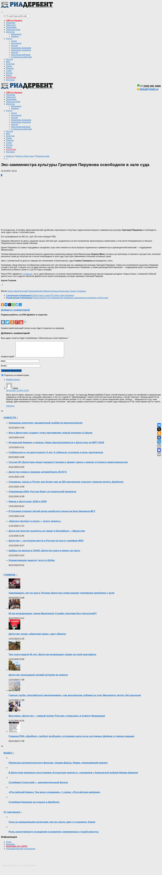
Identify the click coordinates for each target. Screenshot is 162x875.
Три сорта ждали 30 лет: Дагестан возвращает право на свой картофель (52, 654)
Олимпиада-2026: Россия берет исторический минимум (42, 491)
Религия (10, 68)
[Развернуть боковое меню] (2, 746)
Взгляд (9, 73)
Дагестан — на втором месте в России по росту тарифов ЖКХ (46, 540)
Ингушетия (16, 43)
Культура (10, 64)
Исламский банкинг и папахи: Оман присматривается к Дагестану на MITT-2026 (56, 442)
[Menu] (2, 12)
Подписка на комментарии (16, 375)
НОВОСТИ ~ (11, 417)
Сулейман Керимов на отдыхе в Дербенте (34, 802)
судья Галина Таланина (75, 291)
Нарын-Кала (58, 291)
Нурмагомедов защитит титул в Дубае (32, 560)
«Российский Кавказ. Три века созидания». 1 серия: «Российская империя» (54, 792)
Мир (8, 61)
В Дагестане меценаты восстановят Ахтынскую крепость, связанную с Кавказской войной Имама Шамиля (73, 772)
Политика (10, 23)
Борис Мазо (13, 291)
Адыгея (14, 52)
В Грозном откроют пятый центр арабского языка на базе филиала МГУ (52, 511)
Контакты (10, 80)
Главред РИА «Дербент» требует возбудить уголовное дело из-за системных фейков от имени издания (71, 736)
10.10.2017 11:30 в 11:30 (17, 390)
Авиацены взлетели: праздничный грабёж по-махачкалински (46, 422)
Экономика (11, 27)
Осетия (14, 46)
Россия (9, 59)
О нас (8, 842)
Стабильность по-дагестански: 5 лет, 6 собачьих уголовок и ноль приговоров (56, 452)
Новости (10, 156)
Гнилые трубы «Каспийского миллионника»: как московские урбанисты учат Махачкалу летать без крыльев (75, 695)
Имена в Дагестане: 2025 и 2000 (28, 501)
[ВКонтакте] (6, 304)
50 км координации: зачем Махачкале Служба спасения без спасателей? (53, 613)
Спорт (9, 71)
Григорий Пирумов (27, 291)
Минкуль (48, 291)
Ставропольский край (21, 57)
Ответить (10, 406)
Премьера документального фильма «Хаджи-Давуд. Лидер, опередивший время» (58, 762)
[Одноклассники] (2, 304)
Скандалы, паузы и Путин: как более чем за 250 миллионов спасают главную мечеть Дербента (66, 481)
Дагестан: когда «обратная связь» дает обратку (37, 634)
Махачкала (16, 34)
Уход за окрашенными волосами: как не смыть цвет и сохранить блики (52, 822)
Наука (9, 66)
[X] (9, 304)
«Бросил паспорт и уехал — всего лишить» (35, 521)
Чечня (14, 41)
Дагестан (10, 32)
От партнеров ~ (13, 812)
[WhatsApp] (13, 304)
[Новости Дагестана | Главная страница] (27, 7)
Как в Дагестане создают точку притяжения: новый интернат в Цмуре (50, 432)
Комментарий (8, 357)
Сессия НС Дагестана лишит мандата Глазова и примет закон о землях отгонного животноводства (68, 462)
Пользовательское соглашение (20, 849)
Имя (3, 361)
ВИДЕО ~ (9, 753)
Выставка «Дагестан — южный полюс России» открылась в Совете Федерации (57, 715)
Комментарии (13, 379)
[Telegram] (16, 304)
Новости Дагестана (25, 156)
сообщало (27, 274)
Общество (11, 25)
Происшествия (13, 30)
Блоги (9, 75)
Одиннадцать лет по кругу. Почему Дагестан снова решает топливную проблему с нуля (61, 593)
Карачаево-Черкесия (21, 50)
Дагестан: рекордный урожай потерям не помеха (38, 674)
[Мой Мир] (20, 304)
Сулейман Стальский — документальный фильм (38, 782)
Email (3, 366)
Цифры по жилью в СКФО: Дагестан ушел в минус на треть (44, 550)
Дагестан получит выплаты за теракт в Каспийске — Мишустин (47, 531)
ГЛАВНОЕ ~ (10, 574)
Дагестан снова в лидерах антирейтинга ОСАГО (38, 472)
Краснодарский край (20, 55)
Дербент (15, 36)
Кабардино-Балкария (21, 48)
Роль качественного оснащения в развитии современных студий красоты (54, 831)
